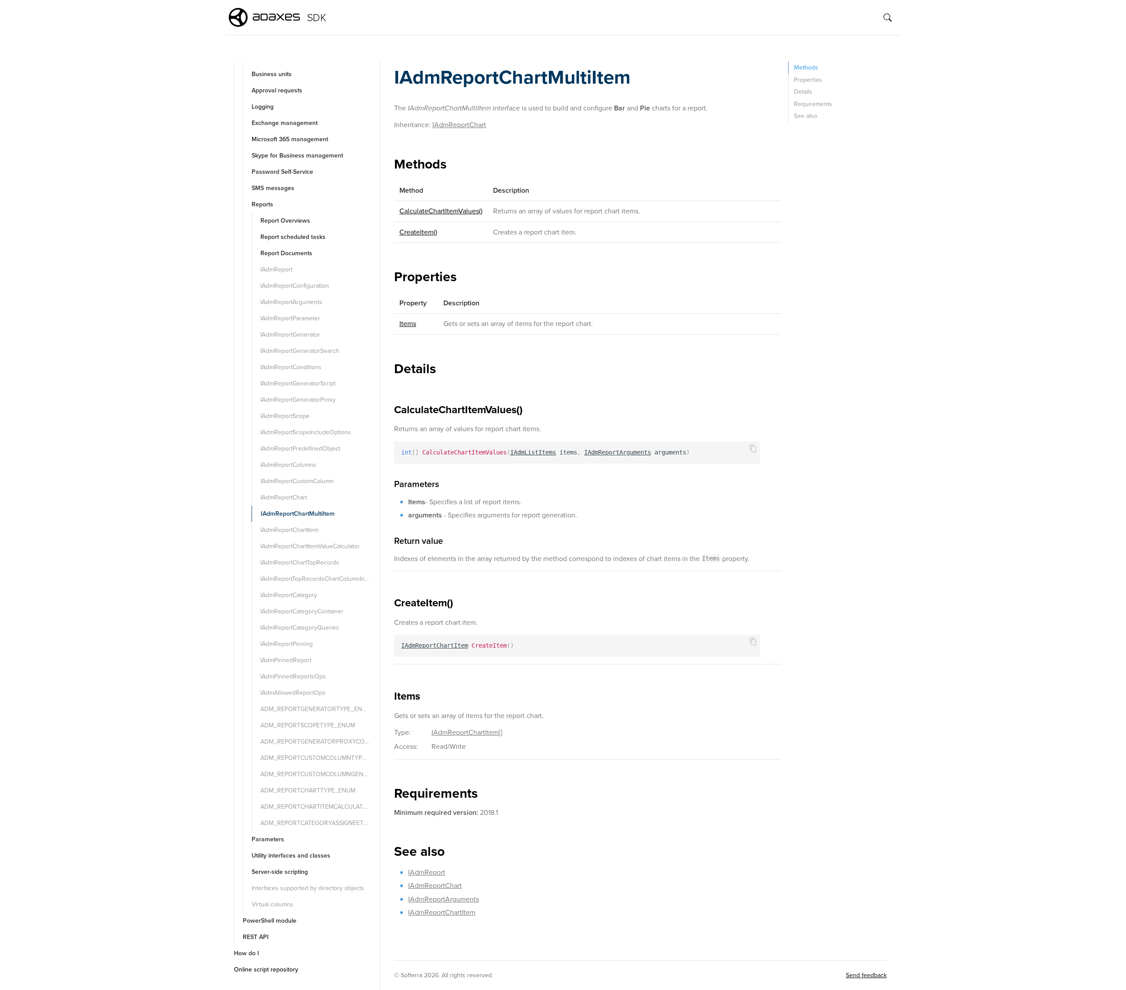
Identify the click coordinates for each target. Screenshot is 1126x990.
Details (803, 91)
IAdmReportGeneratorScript (298, 383)
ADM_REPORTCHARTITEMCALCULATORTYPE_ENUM (319, 806)
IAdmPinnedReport (285, 660)
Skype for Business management (297, 155)
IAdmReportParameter (290, 318)
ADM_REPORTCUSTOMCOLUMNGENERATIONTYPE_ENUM (319, 774)
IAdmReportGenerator (290, 334)
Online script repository (266, 969)
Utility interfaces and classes (291, 855)
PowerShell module (269, 920)
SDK (316, 18)
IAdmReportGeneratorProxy (298, 399)
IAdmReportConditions (291, 367)
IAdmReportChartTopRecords (299, 562)
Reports (262, 204)
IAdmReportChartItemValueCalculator (310, 546)
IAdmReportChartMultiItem (298, 513)
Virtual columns (272, 904)
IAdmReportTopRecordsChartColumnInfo (315, 578)
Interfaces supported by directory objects (308, 888)
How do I (246, 953)
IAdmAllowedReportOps (292, 692)
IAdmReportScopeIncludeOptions (305, 432)
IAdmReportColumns (288, 464)
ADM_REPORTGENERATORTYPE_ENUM (315, 709)
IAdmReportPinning (286, 644)
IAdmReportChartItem (289, 530)
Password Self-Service (282, 171)
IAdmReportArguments (291, 302)
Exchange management (285, 123)
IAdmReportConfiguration (294, 285)
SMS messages (273, 188)
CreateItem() (418, 232)
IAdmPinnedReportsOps (293, 676)
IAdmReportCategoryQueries (299, 627)
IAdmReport (276, 269)
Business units (272, 74)
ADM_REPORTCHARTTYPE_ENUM (307, 790)
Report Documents (286, 253)
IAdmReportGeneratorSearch (299, 351)
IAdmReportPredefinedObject (300, 448)
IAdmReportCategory (288, 595)
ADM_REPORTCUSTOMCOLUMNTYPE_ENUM (319, 758)
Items (407, 324)
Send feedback (866, 975)
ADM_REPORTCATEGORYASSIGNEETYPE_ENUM (319, 823)
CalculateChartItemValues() (441, 211)
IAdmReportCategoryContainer (302, 611)
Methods (806, 67)
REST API (256, 937)
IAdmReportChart (283, 497)
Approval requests (277, 90)
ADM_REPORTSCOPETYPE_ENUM (307, 725)
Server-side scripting (280, 871)
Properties (808, 79)
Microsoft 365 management (290, 139)
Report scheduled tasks (292, 237)
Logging (263, 106)
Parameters (268, 839)
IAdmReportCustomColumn (297, 481)
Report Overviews (285, 220)
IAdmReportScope (285, 416)
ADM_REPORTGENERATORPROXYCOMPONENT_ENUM (319, 741)
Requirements (813, 104)
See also (805, 116)
